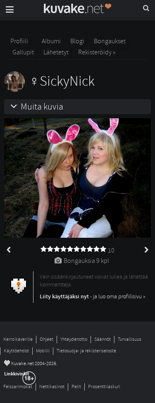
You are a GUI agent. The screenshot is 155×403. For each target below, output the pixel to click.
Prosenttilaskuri (104, 387)
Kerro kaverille (18, 339)
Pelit (76, 387)
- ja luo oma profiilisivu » (92, 296)
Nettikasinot (51, 387)
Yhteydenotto (73, 339)
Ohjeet (46, 339)
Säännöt (102, 339)
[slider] (74, 249)
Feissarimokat (17, 387)
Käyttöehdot (16, 351)
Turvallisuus (129, 339)
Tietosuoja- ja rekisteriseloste (86, 351)
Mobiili (43, 351)
